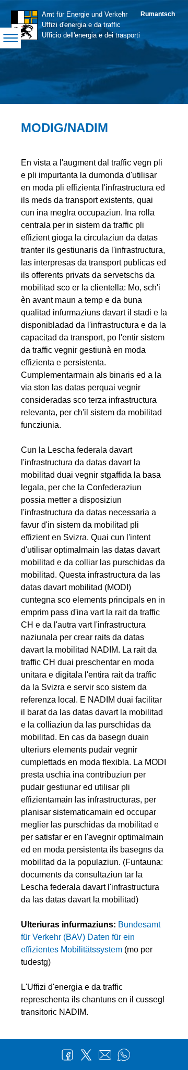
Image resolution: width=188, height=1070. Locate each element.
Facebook (67, 1055)
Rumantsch (157, 14)
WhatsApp (124, 1055)
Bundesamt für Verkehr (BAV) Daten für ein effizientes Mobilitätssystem (90, 937)
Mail (105, 1055)
